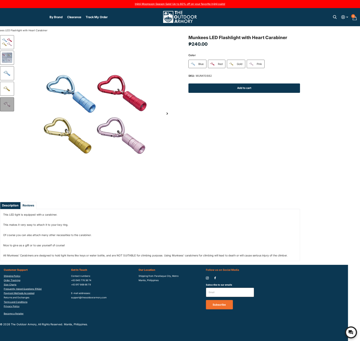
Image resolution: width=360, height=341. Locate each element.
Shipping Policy (12, 276)
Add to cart (244, 87)
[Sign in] (344, 17)
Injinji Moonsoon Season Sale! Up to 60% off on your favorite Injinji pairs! (180, 3)
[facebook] (215, 278)
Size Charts (10, 284)
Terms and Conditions (15, 302)
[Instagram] (207, 278)
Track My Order (97, 17)
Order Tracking (12, 280)
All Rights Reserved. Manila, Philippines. (63, 324)
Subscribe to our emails (219, 284)
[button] (167, 113)
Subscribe (219, 304)
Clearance (74, 17)
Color (192, 55)
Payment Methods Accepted (19, 293)
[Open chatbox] (351, 332)
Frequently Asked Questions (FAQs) (23, 288)
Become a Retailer (14, 313)
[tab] (10, 205)
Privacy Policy (12, 306)
